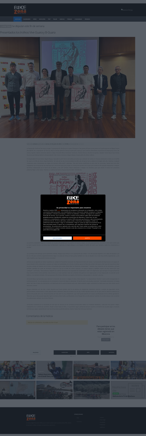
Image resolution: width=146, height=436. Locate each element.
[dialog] (73, 218)
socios (59, 210)
